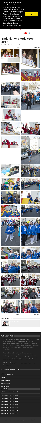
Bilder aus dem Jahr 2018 (10, 407)
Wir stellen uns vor (8, 374)
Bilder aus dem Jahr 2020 (10, 401)
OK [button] (32, 14)
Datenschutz (6, 380)
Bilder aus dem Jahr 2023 (10, 392)
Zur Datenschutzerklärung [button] (12, 25)
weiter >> (37, 47)
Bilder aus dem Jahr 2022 (10, 395)
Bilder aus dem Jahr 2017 (10, 410)
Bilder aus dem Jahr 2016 (10, 413)
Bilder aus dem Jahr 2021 (10, 398)
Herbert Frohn (15, 322)
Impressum (5, 386)
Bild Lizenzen (6, 383)
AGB (3, 377)
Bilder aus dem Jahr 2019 (10, 404)
